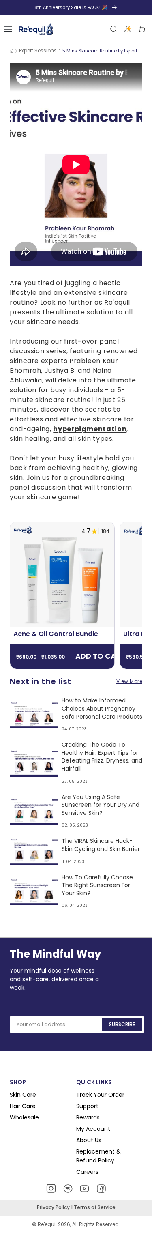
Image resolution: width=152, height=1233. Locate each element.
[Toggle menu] (8, 29)
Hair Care (23, 1106)
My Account (93, 1129)
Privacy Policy (54, 1207)
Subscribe (122, 1024)
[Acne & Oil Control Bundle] (62, 574)
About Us (88, 1140)
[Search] (113, 28)
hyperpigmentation (89, 429)
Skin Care (23, 1095)
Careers (87, 1172)
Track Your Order (100, 1095)
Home (11, 51)
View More (129, 681)
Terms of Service (95, 1207)
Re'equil (46, 1224)
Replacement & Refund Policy (98, 1155)
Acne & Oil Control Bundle (55, 634)
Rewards (88, 1117)
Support (87, 1106)
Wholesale (24, 1117)
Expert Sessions (38, 50)
